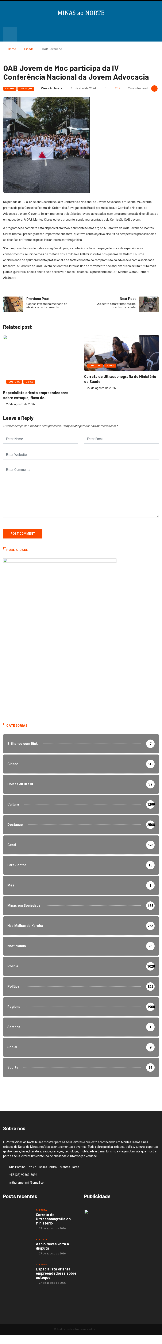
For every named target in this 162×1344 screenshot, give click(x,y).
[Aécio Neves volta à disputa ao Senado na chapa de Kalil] (17, 1246)
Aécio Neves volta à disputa (52, 1246)
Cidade (29, 49)
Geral (29, 381)
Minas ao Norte (51, 88)
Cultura (14, 381)
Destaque (26, 88)
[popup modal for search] (10, 34)
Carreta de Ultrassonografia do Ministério (53, 1218)
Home (12, 49)
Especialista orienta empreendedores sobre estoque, (56, 1273)
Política (41, 1239)
